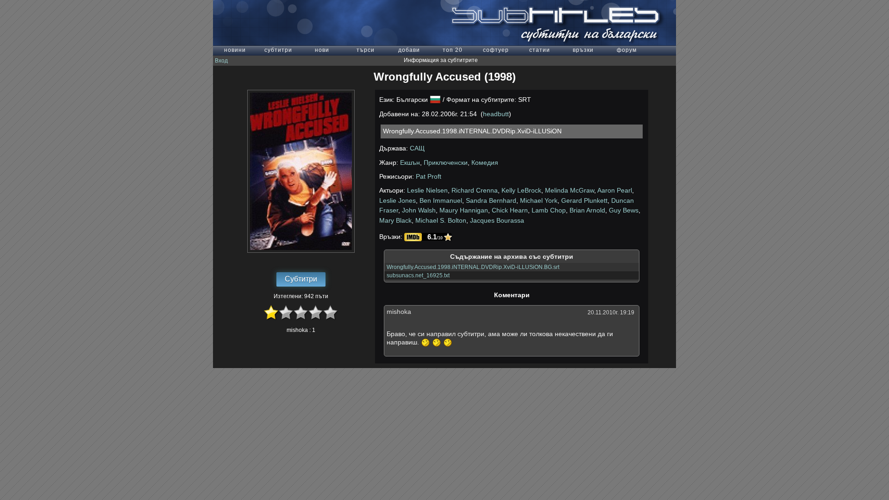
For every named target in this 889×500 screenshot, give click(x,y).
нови (322, 50)
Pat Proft (428, 176)
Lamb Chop (549, 210)
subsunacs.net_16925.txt (418, 275)
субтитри (278, 50)
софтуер (496, 50)
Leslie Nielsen (427, 190)
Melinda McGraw (569, 190)
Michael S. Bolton (440, 220)
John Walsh (419, 210)
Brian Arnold (587, 210)
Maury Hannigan (463, 210)
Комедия (484, 162)
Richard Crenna (474, 190)
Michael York (538, 200)
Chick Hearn (510, 210)
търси (366, 50)
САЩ (417, 148)
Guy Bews (624, 210)
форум (627, 50)
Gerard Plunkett (584, 200)
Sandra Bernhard (491, 200)
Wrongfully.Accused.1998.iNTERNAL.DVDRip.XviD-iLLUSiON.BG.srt (473, 267)
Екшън (410, 162)
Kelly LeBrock (521, 190)
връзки (583, 50)
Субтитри (301, 279)
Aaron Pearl (614, 190)
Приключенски (446, 162)
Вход (221, 60)
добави (409, 50)
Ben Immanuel (440, 200)
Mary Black (395, 220)
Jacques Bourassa (497, 220)
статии (539, 50)
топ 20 (453, 50)
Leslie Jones (397, 200)
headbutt (496, 114)
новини (235, 50)
